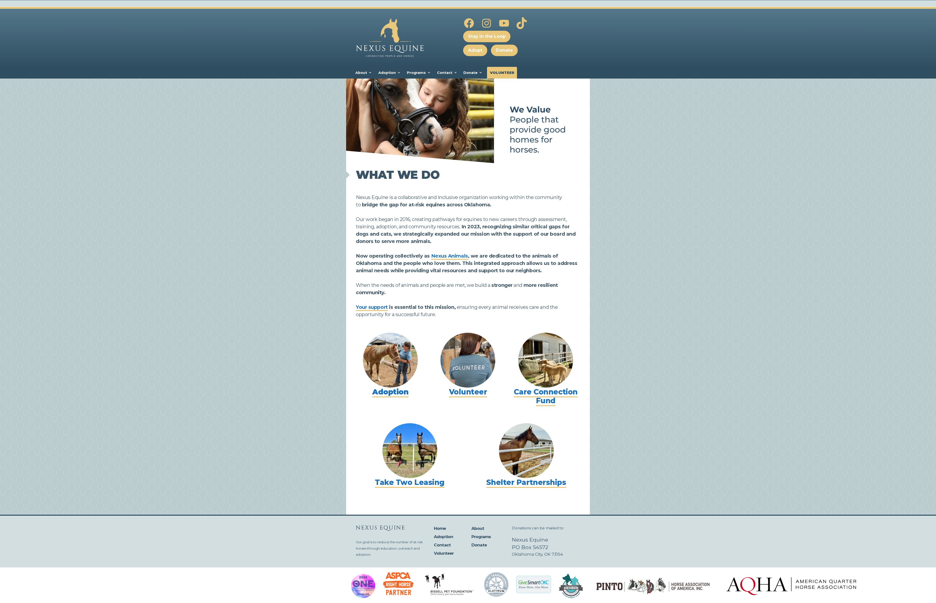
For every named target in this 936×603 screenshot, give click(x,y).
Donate (470, 72)
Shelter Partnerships (526, 482)
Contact (444, 72)
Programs (416, 72)
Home (440, 528)
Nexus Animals (449, 256)
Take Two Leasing (410, 482)
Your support (372, 307)
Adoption (387, 72)
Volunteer (502, 72)
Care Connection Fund (546, 396)
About (361, 72)
